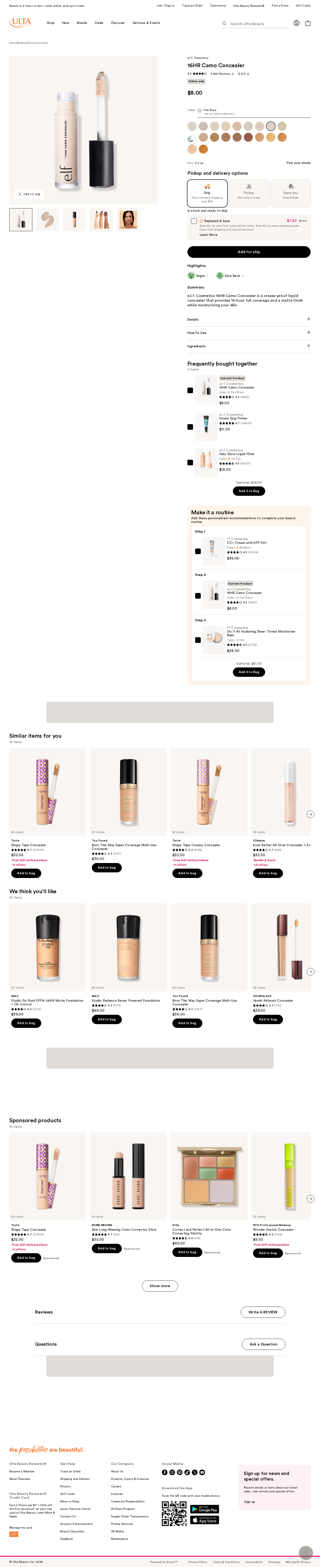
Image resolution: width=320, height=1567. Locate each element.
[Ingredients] (249, 346)
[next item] (310, 814)
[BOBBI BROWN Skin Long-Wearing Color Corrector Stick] (128, 1187)
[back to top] (306, 1553)
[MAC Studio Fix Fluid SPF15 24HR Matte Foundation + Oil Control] (47, 960)
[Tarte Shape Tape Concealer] (47, 807)
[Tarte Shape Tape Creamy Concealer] (209, 807)
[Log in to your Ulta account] (296, 22)
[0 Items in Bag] (308, 23)
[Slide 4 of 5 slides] (101, 219)
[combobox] (249, 113)
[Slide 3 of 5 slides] (74, 219)
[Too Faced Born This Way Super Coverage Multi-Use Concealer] (128, 804)
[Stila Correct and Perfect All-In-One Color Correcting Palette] (209, 1189)
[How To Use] (249, 333)
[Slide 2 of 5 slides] (47, 219)
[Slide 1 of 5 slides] (20, 219)
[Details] (249, 319)
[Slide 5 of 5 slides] (128, 219)
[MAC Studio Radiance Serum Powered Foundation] (128, 958)
